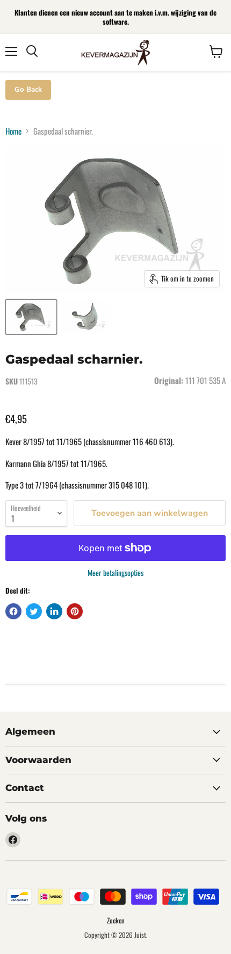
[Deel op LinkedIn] (54, 611)
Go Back (28, 89)
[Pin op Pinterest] (75, 611)
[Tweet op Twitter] (34, 611)
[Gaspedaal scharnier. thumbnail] (31, 317)
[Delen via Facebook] (13, 611)
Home (13, 131)
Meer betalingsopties (115, 572)
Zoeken (116, 920)
